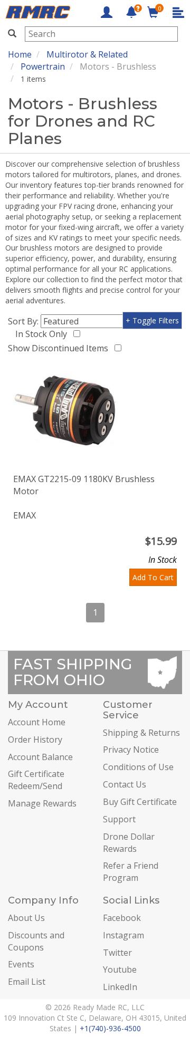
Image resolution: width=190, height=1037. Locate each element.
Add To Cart (153, 577)
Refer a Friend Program (130, 872)
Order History (35, 739)
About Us (26, 918)
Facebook (122, 918)
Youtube (120, 969)
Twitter (117, 952)
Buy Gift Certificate (140, 802)
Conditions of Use (138, 767)
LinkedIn (120, 987)
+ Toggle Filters (152, 320)
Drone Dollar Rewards (129, 842)
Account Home (36, 722)
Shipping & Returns (141, 732)
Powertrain (43, 66)
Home (20, 54)
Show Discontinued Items (60, 348)
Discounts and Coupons (36, 941)
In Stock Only (43, 334)
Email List (26, 981)
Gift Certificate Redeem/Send (36, 780)
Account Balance (40, 757)
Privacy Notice (131, 749)
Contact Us (124, 784)
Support (119, 819)
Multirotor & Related (87, 54)
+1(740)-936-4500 (110, 1028)
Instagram (123, 935)
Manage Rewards (42, 803)
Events (21, 964)
